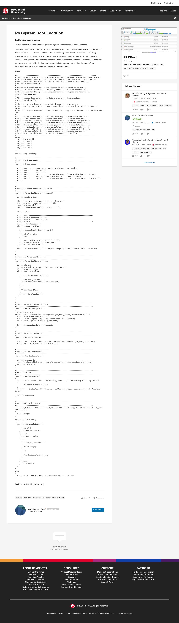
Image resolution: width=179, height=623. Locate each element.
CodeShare (27, 18)
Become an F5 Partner (143, 577)
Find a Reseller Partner (143, 572)
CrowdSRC (16, 18)
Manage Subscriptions (107, 572)
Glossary (71, 577)
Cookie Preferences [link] (125, 614)
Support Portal (107, 582)
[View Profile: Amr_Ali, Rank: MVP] (127, 117)
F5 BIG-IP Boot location (142, 116)
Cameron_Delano (138, 98)
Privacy (68, 613)
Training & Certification (71, 587)
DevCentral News (36, 572)
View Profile (97, 510)
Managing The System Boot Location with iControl (150, 141)
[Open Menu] (175, 18)
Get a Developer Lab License (35, 587)
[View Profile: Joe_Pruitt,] (127, 142)
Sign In (173, 11)
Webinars (71, 582)
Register (163, 11)
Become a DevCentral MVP (35, 589)
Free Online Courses (71, 584)
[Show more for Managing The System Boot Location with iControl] (150, 152)
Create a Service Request (107, 577)
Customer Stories (71, 579)
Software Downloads (107, 579)
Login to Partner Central (143, 579)
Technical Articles (36, 577)
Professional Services (107, 574)
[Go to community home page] (14, 11)
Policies (60, 613)
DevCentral (6, 18)
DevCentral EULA (36, 584)
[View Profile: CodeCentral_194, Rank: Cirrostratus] (20, 510)
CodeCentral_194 (36, 509)
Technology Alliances (143, 574)
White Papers (71, 574)
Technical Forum (35, 574)
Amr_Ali (135, 123)
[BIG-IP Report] (149, 40)
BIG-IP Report (130, 57)
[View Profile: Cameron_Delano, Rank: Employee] (127, 95)
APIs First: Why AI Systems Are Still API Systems (149, 94)
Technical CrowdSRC (35, 579)
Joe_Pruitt (135, 145)
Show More (150, 163)
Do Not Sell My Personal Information (102, 613)
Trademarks (51, 613)
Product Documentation (72, 572)
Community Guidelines (35, 582)
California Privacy (79, 613)
